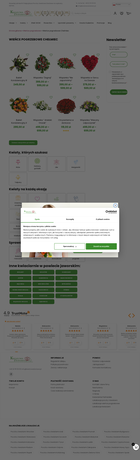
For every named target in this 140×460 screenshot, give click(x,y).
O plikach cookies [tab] (103, 219)
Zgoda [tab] (37, 219)
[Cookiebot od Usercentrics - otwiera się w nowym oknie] (107, 212)
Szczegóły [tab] (70, 219)
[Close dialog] (115, 205)
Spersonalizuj (68, 246)
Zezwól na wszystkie (101, 246)
